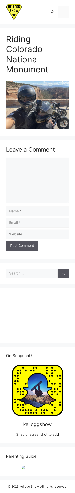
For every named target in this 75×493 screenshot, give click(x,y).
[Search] (63, 273)
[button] (52, 12)
